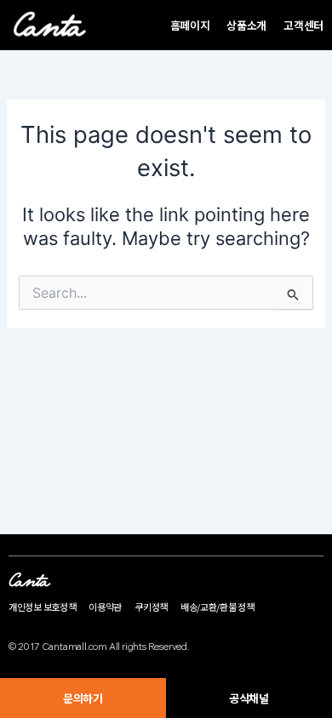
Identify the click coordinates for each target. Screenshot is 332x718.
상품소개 (246, 25)
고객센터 (303, 25)
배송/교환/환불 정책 (217, 606)
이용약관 (105, 606)
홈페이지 (190, 25)
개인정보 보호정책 (42, 606)
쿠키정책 (151, 606)
